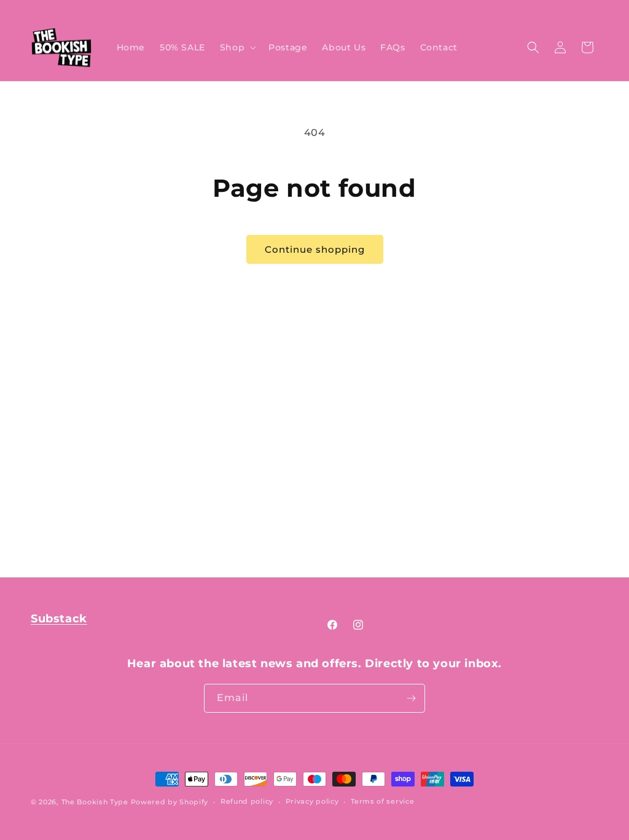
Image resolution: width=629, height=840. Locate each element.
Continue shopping (315, 249)
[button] (237, 47)
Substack (59, 618)
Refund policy (247, 801)
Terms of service (382, 801)
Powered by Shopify (170, 802)
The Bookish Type (94, 802)
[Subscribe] (410, 698)
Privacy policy (312, 801)
